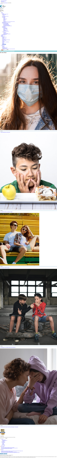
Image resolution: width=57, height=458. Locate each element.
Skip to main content (3, 1)
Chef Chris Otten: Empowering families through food (6, 448)
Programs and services (4, 440)
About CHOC (3, 442)
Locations (3, 441)
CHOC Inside (2, 446)
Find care (2, 439)
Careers (3, 443)
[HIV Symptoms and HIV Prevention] (19, 265)
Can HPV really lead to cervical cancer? (5, 132)
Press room (3, 444)
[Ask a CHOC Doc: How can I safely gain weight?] (28, 209)
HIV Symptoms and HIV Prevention (4, 267)
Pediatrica (2, 449)
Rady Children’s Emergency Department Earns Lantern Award (7, 447)
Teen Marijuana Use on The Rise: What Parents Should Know (8, 347)
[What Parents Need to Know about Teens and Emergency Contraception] (28, 424)
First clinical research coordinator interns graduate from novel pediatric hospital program (10, 452)
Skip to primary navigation (4, 0)
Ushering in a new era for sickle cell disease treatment (7, 451)
